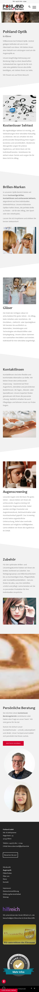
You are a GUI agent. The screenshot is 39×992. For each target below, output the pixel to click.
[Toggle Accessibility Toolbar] (4, 981)
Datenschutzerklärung (11, 891)
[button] (3, 988)
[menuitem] (28, 7)
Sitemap (6, 897)
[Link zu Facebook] (31, 988)
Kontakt (6, 882)
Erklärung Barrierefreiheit (12, 894)
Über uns (6, 876)
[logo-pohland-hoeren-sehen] (16, 7)
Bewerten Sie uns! (10, 855)
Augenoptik (7, 870)
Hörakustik (7, 867)
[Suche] (28, 7)
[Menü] (33, 7)
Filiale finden (7, 873)
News (5, 879)
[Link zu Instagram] (34, 988)
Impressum (7, 888)
